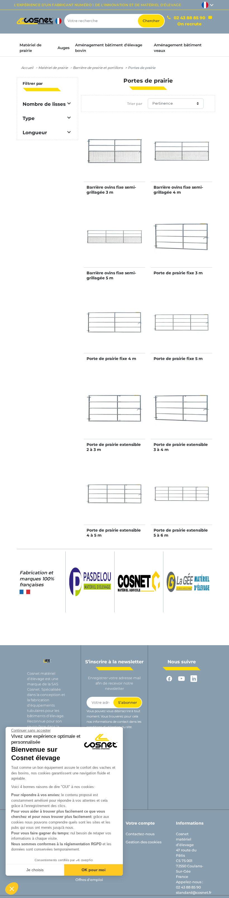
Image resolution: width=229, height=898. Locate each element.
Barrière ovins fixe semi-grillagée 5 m (111, 275)
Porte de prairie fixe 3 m (178, 272)
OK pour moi (94, 870)
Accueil (27, 68)
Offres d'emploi (89, 880)
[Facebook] (169, 678)
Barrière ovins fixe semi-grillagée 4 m (178, 190)
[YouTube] (181, 678)
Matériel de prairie (53, 68)
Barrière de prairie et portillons (98, 68)
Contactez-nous (140, 834)
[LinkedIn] (193, 678)
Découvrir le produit (114, 157)
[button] (11, 888)
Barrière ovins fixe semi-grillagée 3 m (111, 190)
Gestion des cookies (143, 842)
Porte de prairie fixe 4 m (111, 358)
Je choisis (35, 870)
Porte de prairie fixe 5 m (178, 358)
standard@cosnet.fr (193, 892)
